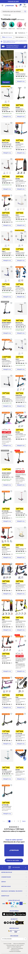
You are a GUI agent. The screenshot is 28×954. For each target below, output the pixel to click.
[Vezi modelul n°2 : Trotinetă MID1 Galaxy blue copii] (22, 353)
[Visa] (3, 903)
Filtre (7, 37)
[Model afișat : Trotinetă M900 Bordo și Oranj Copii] (4, 173)
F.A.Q (8, 948)
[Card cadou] (17, 903)
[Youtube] (8, 923)
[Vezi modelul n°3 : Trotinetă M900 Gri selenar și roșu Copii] (10, 173)
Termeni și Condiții (7, 943)
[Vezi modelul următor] (25, 57)
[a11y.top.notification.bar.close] (25, 1)
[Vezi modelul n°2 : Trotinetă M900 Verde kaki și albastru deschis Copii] (7, 173)
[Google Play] (20, 915)
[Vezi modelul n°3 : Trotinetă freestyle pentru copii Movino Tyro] (23, 173)
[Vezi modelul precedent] (16, 57)
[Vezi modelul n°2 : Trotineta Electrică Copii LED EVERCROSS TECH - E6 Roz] (21, 389)
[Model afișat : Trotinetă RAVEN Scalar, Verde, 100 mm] (16, 614)
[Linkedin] (13, 923)
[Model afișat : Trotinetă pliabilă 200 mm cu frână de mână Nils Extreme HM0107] (19, 650)
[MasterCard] (7, 903)
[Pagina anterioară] (2, 867)
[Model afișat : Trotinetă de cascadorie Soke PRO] (19, 691)
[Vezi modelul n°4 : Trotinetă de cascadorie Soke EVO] (11, 614)
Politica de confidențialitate (19, 943)
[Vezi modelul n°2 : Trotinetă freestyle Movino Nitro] (7, 650)
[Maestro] (10, 903)
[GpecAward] (19, 924)
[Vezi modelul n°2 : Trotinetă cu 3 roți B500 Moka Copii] (21, 209)
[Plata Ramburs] (12, 906)
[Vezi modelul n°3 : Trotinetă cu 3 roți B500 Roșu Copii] (23, 209)
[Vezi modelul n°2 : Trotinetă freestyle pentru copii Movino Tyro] (21, 173)
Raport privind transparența (17, 948)
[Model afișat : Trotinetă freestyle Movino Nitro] (4, 650)
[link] (6, 82)
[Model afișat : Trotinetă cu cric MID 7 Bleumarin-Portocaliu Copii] (6, 245)
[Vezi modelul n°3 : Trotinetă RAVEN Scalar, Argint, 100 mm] (22, 614)
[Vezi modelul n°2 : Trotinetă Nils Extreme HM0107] (22, 650)
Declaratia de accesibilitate (15, 951)
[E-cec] (21, 904)
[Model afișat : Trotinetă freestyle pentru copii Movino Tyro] (18, 173)
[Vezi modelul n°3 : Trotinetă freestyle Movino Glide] (8, 541)
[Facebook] (5, 923)
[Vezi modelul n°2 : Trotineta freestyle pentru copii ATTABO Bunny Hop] (22, 280)
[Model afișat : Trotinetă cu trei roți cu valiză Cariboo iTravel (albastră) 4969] (4, 577)
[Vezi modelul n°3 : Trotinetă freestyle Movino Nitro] (10, 650)
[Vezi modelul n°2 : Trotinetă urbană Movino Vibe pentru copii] (22, 426)
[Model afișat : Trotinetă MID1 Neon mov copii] (19, 353)
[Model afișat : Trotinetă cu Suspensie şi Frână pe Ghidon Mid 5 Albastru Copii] (16, 66)
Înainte (24, 821)
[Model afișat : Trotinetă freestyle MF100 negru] (6, 101)
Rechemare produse (15, 949)
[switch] (3, 46)
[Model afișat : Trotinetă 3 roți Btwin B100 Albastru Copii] (19, 245)
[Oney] (24, 903)
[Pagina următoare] (25, 867)
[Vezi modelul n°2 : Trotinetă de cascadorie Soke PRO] (22, 691)
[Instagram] (10, 923)
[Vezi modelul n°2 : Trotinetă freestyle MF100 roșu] (8, 101)
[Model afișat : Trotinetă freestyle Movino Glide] (3, 541)
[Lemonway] (15, 906)
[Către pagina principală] (9, 6)
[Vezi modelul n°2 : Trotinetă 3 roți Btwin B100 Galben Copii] (22, 245)
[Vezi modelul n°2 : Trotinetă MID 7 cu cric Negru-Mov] (8, 245)
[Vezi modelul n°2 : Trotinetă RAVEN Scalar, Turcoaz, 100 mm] (19, 614)
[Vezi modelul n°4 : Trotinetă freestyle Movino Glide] (11, 541)
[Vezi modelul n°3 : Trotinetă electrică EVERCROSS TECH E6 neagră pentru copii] (23, 389)
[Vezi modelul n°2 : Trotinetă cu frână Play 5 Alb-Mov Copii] (8, 280)
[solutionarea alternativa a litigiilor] (14, 931)
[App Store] (8, 915)
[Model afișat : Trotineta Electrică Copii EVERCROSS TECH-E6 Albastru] (18, 389)
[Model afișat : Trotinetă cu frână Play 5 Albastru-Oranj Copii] (6, 280)
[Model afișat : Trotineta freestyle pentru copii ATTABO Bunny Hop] (19, 280)
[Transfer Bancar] (14, 904)
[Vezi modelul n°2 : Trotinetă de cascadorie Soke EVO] (6, 614)
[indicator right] (26, 26)
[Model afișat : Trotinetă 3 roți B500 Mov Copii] (18, 209)
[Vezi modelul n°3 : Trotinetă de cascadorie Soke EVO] (8, 614)
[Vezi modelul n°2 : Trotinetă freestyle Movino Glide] (6, 541)
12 (18, 821)
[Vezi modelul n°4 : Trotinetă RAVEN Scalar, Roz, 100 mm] (25, 614)
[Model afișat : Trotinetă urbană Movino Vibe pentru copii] (19, 426)
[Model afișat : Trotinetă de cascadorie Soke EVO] (3, 614)
